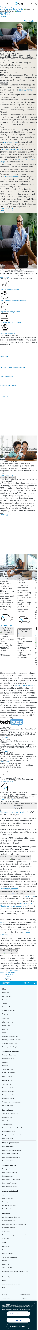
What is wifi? (6, 1238)
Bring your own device (9, 1095)
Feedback (4, 1280)
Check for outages (6, 377)
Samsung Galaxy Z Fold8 (9, 1043)
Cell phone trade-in (8, 1098)
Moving (2, 477)
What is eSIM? (6, 1231)
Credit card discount (8, 1131)
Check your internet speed (9, 290)
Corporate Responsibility (10, 1257)
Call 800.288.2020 (6, 781)
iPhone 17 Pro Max (7, 1022)
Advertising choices (25, 1294)
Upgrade (5, 1065)
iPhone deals (6, 1121)
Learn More (4, 277)
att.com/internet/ (26, 90)
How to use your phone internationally (14, 1224)
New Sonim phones (8, 1161)
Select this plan (6, 626)
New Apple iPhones (8, 1147)
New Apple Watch (7, 1176)
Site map (4, 1294)
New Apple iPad (7, 1169)
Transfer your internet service (11, 1102)
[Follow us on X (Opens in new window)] (25, 983)
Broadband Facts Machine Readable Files (15, 1271)
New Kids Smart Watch (9, 1186)
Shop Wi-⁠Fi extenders (7, 334)
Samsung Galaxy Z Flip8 (9, 1047)
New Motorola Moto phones (11, 1157)
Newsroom (5, 1250)
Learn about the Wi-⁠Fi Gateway (11, 323)
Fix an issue (4, 356)
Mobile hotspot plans (8, 1073)
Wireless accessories (8, 1010)
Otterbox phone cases (9, 1205)
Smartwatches (7, 1007)
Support (9, 477)
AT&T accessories (7, 1198)
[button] (2, 4)
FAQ (14, 477)
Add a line (5, 1062)
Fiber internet (6, 996)
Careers (4, 1260)
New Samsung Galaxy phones (11, 1150)
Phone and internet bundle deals (12, 1128)
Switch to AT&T (7, 1084)
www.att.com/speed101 (11, 176)
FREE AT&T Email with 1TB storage (11, 1284)
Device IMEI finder (7, 1105)
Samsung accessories (9, 1202)
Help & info (5, 1264)
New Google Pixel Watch (9, 1183)
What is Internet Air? (8, 1220)
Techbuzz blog (6, 1277)
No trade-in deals (7, 1138)
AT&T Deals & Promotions (10, 1114)
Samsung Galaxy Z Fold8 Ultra (11, 1040)
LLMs (3, 1287)
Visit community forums (8, 385)
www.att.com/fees (10, 142)
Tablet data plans (7, 1069)
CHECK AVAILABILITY (8, 209)
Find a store (6, 1246)
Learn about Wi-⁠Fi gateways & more (12, 367)
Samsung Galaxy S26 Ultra (10, 1036)
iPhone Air (5, 1029)
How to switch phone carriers (11, 1088)
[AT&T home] (19, 3)
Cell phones (5, 993)
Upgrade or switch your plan (10, 312)
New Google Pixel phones (10, 1154)
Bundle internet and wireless (11, 1217)
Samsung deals (7, 1124)
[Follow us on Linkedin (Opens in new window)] (34, 983)
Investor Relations (8, 1253)
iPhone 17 (5, 1033)
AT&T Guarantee (7, 1267)
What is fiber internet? (9, 1228)
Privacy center (23, 1298)
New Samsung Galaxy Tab (10, 1172)
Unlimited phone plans (9, 1055)
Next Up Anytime (7, 1076)
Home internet (6, 1000)
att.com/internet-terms (11, 149)
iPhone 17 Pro (6, 1025)
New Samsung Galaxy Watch (11, 1179)
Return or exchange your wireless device (14, 1235)
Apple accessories (7, 1195)
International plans (8, 1058)
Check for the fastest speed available (13, 301)
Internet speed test (8, 1091)
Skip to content (6, 7)
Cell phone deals (7, 1117)
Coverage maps (6, 1298)
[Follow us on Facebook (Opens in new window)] (28, 983)
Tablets (4, 1003)
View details (29, 21)
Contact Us (4, 396)
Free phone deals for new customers (13, 1135)
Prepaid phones (7, 1014)
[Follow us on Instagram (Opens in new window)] (31, 983)
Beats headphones (8, 1209)
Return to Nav (18, 9)
